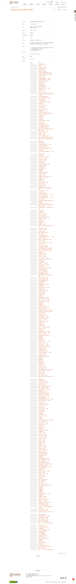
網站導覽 (47, 2)
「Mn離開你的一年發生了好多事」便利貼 (44, 259)
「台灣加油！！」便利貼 (42, 66)
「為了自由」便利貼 (41, 365)
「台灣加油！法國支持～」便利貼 (43, 301)
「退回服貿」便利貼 (41, 339)
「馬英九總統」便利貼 (41, 384)
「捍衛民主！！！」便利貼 (42, 500)
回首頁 (10, 7)
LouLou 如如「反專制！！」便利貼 (44, 470)
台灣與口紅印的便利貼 (41, 548)
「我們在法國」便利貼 (41, 312)
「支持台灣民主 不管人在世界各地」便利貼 (45, 311)
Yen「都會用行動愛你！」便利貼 (43, 284)
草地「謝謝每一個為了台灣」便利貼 (44, 287)
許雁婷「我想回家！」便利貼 (43, 232)
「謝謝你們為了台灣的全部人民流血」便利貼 (45, 310)
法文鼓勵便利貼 (40, 89)
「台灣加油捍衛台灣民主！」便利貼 (44, 493)
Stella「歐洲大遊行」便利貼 (42, 510)
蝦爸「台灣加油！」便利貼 (42, 483)
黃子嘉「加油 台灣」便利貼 (42, 214)
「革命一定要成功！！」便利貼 (43, 422)
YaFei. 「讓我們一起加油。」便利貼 (44, 396)
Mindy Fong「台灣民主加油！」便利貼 (44, 250)
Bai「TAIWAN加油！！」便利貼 (43, 404)
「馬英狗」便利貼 (41, 407)
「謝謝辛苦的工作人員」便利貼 (43, 394)
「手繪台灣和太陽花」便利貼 (43, 454)
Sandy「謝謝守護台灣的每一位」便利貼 (44, 466)
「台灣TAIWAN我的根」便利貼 (43, 278)
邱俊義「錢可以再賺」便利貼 (43, 479)
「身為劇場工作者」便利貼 (42, 535)
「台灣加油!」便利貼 (41, 322)
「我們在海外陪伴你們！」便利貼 (43, 297)
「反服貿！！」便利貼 (41, 90)
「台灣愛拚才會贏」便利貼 (42, 403)
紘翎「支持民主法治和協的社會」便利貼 (44, 267)
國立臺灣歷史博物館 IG (63, 578)
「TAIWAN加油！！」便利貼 (42, 415)
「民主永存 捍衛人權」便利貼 (43, 318)
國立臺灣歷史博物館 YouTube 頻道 (65, 578)
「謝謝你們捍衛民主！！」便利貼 (43, 499)
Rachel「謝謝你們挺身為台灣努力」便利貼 (45, 485)
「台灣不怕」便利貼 (41, 221)
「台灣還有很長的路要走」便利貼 (43, 112)
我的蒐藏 (51, 2)
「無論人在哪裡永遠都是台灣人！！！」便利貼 (45, 197)
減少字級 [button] (65, 7)
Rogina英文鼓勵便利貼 (42, 468)
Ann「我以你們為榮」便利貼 (42, 196)
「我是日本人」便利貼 (41, 185)
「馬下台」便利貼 (41, 482)
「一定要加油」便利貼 (41, 100)
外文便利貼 (40, 417)
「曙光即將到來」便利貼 (42, 253)
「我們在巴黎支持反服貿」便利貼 (43, 298)
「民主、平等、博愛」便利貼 (43, 270)
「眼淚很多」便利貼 (41, 439)
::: (26, 572)
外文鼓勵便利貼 (40, 469)
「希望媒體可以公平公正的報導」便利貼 (44, 176)
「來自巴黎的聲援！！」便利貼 (43, 321)
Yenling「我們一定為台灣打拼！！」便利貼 (45, 194)
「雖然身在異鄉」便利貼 (42, 71)
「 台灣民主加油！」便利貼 (42, 229)
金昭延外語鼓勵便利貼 (41, 397)
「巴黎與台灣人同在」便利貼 (43, 315)
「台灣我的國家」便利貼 (42, 269)
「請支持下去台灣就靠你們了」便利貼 (44, 97)
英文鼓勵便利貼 (40, 155)
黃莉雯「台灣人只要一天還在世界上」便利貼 (45, 137)
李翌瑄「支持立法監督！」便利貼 (43, 538)
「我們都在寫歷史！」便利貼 (43, 272)
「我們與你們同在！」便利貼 (43, 449)
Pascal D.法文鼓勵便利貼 (42, 542)
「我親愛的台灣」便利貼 (42, 305)
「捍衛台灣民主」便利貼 (42, 455)
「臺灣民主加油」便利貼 (42, 186)
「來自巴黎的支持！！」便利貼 (43, 508)
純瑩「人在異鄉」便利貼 (42, 367)
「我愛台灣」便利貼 (41, 142)
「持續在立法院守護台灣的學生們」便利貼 (45, 249)
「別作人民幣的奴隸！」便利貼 (43, 277)
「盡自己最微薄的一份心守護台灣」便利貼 (45, 463)
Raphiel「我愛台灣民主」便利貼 (43, 462)
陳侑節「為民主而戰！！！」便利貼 (44, 370)
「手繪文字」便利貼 (41, 240)
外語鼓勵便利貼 (40, 283)
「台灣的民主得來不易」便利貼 (43, 517)
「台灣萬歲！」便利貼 (41, 177)
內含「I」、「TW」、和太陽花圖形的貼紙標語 (45, 549)
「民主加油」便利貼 (41, 260)
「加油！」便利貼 (41, 209)
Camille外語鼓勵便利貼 (42, 281)
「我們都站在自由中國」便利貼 (43, 131)
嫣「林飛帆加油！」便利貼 (42, 165)
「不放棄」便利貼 (41, 162)
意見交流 (49, 2)
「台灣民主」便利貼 (41, 475)
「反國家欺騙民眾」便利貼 (42, 193)
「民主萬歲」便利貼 (41, 414)
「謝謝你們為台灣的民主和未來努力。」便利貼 (45, 398)
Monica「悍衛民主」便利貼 (42, 375)
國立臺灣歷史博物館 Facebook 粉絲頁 (61, 578)
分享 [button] (58, 7)
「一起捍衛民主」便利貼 (42, 114)
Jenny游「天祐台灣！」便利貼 (43, 408)
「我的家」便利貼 (41, 266)
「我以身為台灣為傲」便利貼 (43, 391)
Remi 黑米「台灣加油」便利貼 (43, 182)
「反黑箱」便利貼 (41, 82)
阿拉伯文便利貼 (40, 543)
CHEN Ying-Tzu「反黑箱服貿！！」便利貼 (45, 242)
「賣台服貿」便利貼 (41, 294)
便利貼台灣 (40, 65)
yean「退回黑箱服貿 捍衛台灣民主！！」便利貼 (46, 236)
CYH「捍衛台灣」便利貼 (42, 168)
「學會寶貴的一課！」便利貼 (43, 124)
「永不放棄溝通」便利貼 (42, 85)
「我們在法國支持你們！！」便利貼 (44, 331)
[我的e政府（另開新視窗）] (16, 582)
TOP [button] (73, 579)
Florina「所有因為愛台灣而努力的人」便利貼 (45, 420)
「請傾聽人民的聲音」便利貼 (43, 81)
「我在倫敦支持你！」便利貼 (43, 351)
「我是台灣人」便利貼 (41, 291)
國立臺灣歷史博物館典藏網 (14, 2)
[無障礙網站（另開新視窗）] (12, 582)
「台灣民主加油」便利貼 (42, 173)
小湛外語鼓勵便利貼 (41, 262)
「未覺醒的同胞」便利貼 (42, 536)
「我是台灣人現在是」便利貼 (43, 109)
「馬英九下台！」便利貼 (42, 92)
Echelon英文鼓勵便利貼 (42, 534)
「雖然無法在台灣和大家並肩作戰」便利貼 (45, 74)
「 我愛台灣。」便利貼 (42, 353)
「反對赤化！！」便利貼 (42, 256)
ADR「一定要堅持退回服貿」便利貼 (44, 529)
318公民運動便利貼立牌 (42, 64)
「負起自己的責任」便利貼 (42, 145)
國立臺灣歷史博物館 (17, 575)
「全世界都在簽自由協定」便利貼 (43, 458)
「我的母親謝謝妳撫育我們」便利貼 (44, 126)
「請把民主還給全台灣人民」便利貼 (44, 515)
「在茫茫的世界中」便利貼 (42, 383)
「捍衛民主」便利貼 (41, 243)
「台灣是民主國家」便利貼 (42, 349)
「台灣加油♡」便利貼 (41, 75)
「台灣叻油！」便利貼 (41, 134)
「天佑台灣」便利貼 (41, 106)
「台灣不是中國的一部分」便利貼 (43, 264)
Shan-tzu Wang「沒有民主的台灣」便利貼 (45, 113)
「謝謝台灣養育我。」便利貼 (43, 273)
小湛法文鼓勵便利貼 (41, 532)
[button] (54, 9)
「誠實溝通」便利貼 (41, 83)
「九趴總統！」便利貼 (41, 175)
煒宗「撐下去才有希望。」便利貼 (43, 120)
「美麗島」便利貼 (41, 180)
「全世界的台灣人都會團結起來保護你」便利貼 (45, 200)
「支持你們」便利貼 (41, 212)
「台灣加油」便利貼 (41, 76)
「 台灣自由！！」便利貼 (42, 319)
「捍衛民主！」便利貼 (41, 133)
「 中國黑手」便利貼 (41, 293)
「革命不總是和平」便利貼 (42, 235)
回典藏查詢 (38, 556)
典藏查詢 (13, 7)
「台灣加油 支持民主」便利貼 (43, 527)
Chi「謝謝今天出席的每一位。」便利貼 (44, 78)
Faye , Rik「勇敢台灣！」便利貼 (43, 257)
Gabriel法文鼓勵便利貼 (42, 480)
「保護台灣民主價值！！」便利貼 (43, 317)
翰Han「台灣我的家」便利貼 (42, 452)
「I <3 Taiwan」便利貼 (42, 405)
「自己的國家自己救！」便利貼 (43, 381)
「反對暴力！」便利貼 (41, 231)
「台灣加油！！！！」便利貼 (43, 263)
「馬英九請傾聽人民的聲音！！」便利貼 (44, 144)
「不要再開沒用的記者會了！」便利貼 (44, 102)
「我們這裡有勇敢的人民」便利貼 (43, 356)
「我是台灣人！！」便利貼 (42, 434)
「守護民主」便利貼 (41, 373)
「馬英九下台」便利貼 (41, 476)
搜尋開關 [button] (53, 2)
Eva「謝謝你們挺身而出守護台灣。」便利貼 (45, 369)
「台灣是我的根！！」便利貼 (43, 203)
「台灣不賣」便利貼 (41, 123)
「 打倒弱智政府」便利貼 (42, 355)
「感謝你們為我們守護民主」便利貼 (44, 389)
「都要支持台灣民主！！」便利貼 (43, 345)
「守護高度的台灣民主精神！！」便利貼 (44, 352)
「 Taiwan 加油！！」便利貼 (42, 245)
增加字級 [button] (63, 7)
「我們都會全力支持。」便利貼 (43, 473)
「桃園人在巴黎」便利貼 (42, 424)
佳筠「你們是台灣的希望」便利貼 (43, 307)
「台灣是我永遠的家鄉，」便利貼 (43, 147)
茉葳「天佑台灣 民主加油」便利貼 (43, 156)
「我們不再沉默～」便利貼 (42, 228)
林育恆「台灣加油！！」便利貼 (43, 387)
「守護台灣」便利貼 (41, 69)
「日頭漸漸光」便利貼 (41, 348)
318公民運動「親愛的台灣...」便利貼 (44, 79)
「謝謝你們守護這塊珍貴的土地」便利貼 (44, 502)
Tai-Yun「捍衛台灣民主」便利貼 (43, 135)
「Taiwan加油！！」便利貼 (42, 158)
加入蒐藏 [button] (65, 9)
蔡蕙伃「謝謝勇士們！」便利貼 (43, 518)
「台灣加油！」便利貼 (41, 191)
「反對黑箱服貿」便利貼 (42, 68)
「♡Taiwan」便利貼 (41, 432)
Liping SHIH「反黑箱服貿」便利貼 (43, 326)
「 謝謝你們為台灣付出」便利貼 (43, 290)
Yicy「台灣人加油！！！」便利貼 (43, 190)
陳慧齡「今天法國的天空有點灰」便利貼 (44, 386)
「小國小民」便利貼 (41, 107)
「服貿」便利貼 (40, 401)
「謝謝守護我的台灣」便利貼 (43, 280)
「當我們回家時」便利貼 (42, 461)
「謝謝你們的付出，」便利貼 (43, 503)
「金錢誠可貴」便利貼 (41, 86)
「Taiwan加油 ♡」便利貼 (42, 437)
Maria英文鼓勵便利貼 (41, 514)
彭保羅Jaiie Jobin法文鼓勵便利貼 (43, 521)
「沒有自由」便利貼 (41, 362)
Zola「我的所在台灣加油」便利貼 (43, 545)
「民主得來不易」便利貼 (42, 380)
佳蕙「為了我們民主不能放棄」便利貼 (44, 346)
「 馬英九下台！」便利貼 (42, 334)
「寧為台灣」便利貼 (41, 121)
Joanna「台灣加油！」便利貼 (43, 127)
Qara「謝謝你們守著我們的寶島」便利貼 (44, 72)
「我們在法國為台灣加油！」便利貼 (44, 163)
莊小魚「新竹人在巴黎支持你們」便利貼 (44, 239)
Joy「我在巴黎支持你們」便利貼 (43, 430)
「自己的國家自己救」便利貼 (43, 246)
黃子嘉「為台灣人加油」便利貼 (43, 520)
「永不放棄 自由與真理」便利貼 (43, 504)
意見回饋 (59, 9)
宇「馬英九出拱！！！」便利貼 (43, 343)
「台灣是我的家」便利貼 (42, 525)
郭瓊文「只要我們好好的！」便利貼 (44, 459)
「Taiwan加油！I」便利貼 (42, 104)
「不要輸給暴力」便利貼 (42, 496)
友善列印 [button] (61, 7)
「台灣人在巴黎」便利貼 (42, 435)
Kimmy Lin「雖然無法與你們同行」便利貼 (45, 148)
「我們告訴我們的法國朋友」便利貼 (44, 393)
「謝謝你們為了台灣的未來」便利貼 (44, 88)
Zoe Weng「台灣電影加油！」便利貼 (44, 400)
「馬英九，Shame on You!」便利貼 (44, 300)
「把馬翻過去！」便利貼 (42, 224)
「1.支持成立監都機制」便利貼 (43, 96)
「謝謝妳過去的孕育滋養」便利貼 (43, 335)
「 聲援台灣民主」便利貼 (42, 159)
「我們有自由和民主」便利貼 (43, 465)
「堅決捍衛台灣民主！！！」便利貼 (44, 341)
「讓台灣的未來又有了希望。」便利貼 (44, 332)
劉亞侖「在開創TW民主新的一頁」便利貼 (45, 546)
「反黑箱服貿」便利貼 (41, 166)
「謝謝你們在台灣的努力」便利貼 (43, 217)
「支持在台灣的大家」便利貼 (43, 172)
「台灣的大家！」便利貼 (42, 446)
